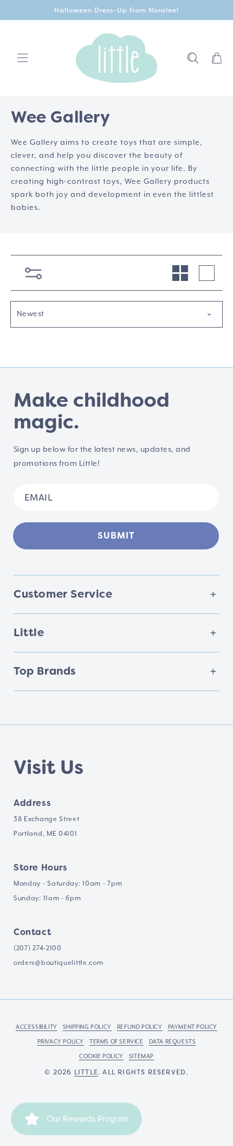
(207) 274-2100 (38, 948)
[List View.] (207, 273)
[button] (193, 58)
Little (86, 1072)
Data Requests (172, 1042)
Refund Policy (140, 1027)
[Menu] (23, 58)
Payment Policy (192, 1027)
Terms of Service (116, 1042)
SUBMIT (116, 535)
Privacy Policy (60, 1042)
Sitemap (141, 1056)
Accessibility (36, 1027)
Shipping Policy (87, 1027)
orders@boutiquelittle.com (58, 963)
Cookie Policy (101, 1056)
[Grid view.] (180, 273)
